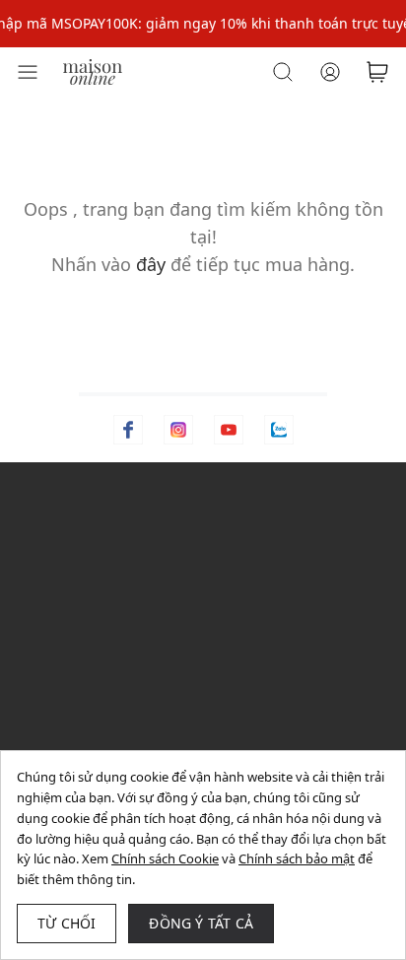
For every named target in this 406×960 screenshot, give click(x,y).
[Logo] (92, 70)
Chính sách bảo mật (296, 858)
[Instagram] (178, 430)
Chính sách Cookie (165, 858)
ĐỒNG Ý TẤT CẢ (201, 923)
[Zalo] (279, 430)
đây (151, 264)
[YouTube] (228, 430)
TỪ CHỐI (66, 923)
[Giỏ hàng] (377, 72)
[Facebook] (128, 430)
